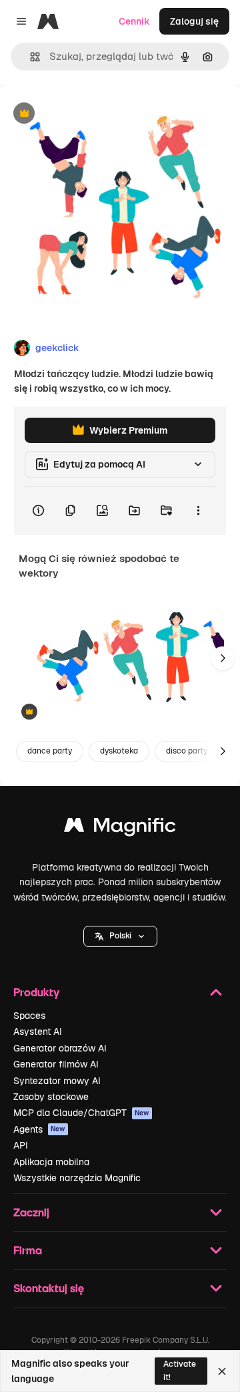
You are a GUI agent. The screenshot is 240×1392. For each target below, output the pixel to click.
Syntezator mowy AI (57, 1081)
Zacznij (31, 1212)
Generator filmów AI (56, 1064)
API (20, 1145)
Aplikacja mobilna (51, 1162)
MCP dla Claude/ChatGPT (81, 1113)
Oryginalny (92, 114)
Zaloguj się (194, 21)
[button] (120, 936)
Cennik (134, 21)
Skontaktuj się (48, 1288)
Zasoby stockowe (51, 1097)
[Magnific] (120, 828)
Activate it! (179, 1370)
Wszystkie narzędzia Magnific (77, 1178)
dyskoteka (119, 751)
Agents (39, 1129)
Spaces (29, 1016)
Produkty (36, 992)
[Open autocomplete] (29, 57)
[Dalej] (223, 658)
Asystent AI (37, 1032)
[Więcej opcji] (198, 510)
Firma (27, 1250)
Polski (120, 935)
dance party (49, 751)
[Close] (222, 1371)
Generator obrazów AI (60, 1048)
